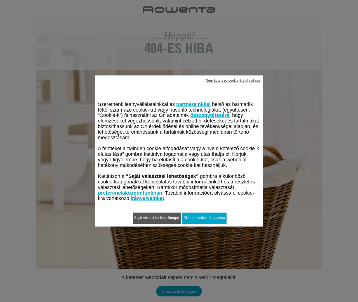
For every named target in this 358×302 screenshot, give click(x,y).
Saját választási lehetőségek (157, 218)
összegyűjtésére (209, 115)
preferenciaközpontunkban (130, 193)
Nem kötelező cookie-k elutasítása (233, 81)
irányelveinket (147, 198)
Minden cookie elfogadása (204, 218)
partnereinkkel (193, 104)
